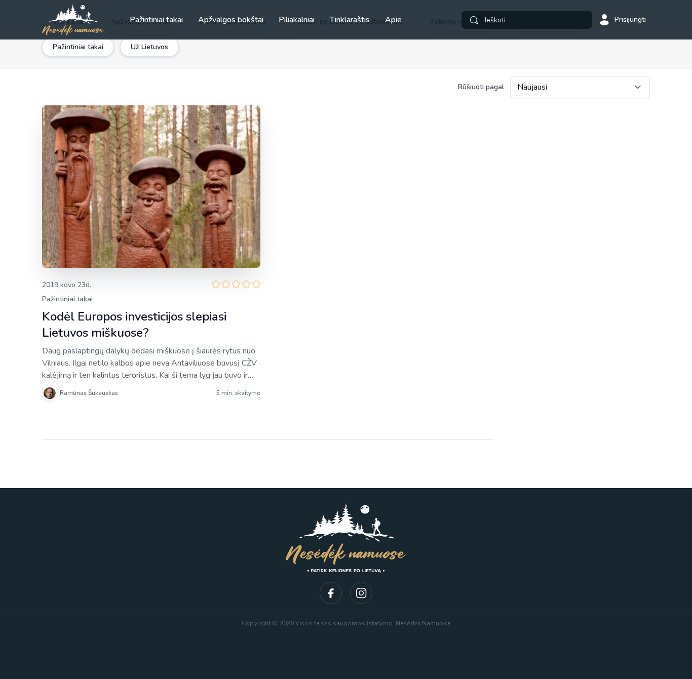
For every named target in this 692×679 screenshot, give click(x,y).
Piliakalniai (297, 19)
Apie (393, 19)
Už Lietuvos (149, 47)
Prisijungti (630, 19)
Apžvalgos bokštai (230, 19)
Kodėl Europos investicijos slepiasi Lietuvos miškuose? (134, 324)
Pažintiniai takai (156, 19)
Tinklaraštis (350, 19)
